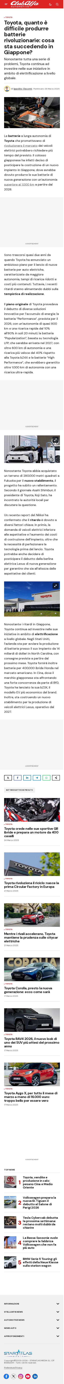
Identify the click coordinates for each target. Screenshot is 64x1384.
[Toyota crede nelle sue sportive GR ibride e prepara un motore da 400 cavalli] (32, 810)
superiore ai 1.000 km (19, 184)
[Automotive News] (58, 1320)
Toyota (8, 17)
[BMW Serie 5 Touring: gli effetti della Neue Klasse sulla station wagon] (10, 1262)
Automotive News (14, 1320)
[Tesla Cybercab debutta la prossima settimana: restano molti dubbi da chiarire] (10, 1222)
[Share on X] (8, 777)
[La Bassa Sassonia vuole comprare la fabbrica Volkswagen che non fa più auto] (10, 1242)
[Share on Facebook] (18, 777)
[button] (6, 4)
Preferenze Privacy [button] (13, 1367)
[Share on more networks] (56, 777)
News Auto (10, 1328)
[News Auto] (58, 1328)
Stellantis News (13, 1312)
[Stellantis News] (58, 1312)
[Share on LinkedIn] (27, 777)
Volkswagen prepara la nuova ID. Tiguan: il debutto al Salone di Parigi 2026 (39, 1202)
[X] (13, 1376)
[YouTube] (27, 1376)
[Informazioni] (58, 1304)
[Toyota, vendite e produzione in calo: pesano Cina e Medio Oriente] (10, 1182)
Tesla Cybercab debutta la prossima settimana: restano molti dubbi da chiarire (40, 1223)
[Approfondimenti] (58, 1336)
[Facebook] (6, 1376)
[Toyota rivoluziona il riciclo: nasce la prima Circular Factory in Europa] (32, 864)
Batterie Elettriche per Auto (19, 790)
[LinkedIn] (35, 1376)
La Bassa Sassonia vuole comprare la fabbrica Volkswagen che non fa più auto (40, 1243)
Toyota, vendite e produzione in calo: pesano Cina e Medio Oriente (38, 1182)
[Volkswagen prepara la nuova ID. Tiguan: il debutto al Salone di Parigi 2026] (10, 1202)
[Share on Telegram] (37, 777)
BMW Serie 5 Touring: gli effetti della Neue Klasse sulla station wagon (40, 1262)
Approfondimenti (14, 1336)
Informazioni (11, 1304)
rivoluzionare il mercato (21, 146)
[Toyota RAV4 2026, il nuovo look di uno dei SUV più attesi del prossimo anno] (32, 1020)
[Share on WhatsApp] (46, 777)
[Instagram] (20, 1376)
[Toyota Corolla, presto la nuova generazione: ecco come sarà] (32, 969)
